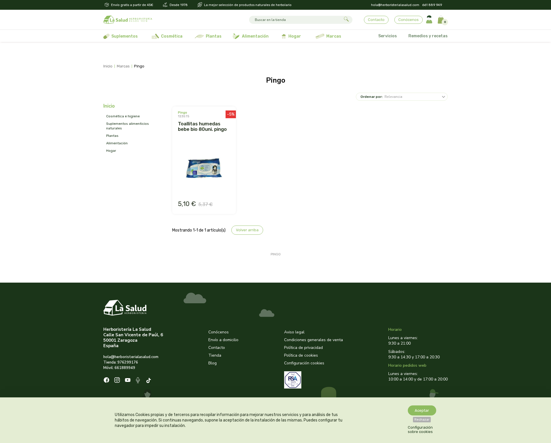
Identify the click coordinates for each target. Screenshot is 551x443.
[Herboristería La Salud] (127, 19)
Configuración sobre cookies (420, 429)
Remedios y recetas (428, 36)
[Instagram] (117, 380)
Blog (212, 363)
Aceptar (422, 410)
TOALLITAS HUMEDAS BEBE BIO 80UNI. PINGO (202, 126)
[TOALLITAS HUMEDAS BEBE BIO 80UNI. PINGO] (204, 169)
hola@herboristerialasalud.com (395, 5)
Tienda (214, 355)
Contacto (376, 20)
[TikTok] (149, 380)
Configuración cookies (304, 363)
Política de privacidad (303, 347)
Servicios (387, 36)
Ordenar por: (371, 97)
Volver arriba (247, 230)
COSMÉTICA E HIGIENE (123, 116)
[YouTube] (128, 380)
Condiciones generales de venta (313, 340)
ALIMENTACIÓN (117, 143)
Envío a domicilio (223, 340)
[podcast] (138, 380)
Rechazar (421, 419)
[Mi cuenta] (429, 20)
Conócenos (408, 20)
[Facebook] (106, 380)
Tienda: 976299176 (120, 362)
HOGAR (111, 151)
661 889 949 (432, 5)
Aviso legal (294, 332)
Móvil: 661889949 (119, 367)
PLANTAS (112, 136)
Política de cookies (301, 355)
